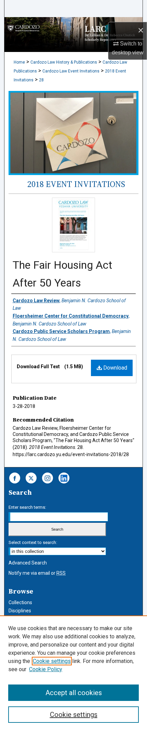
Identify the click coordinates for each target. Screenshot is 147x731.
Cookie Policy (45, 669)
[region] (73, 673)
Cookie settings (52, 661)
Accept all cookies (73, 693)
